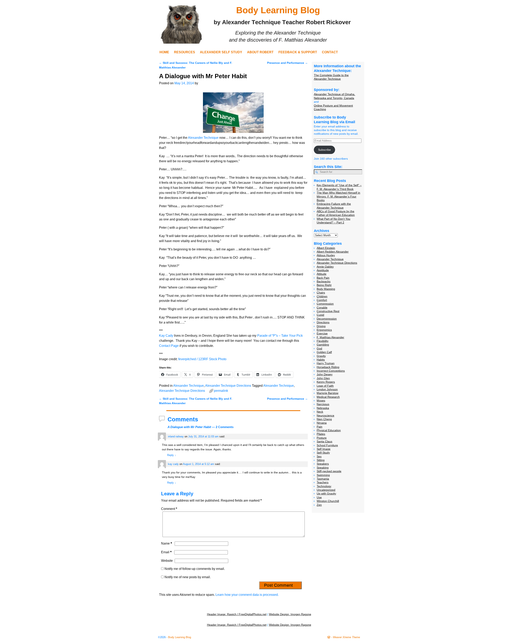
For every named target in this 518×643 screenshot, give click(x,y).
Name (166, 543)
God (319, 348)
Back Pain (323, 277)
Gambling (323, 344)
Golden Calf (324, 352)
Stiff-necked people (329, 471)
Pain (319, 426)
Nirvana (322, 422)
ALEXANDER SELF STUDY (221, 52)
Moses (321, 400)
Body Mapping (326, 289)
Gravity (321, 356)
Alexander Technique (203, 137)
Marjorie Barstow (327, 393)
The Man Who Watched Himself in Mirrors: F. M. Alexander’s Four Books (338, 196)
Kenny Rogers (326, 381)
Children (322, 296)
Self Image (323, 449)
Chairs (321, 292)
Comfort (322, 300)
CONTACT (330, 52)
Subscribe (324, 149)
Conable (322, 307)
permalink (221, 390)
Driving (321, 326)
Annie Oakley (325, 266)
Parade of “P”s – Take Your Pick (280, 335)
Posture (322, 437)
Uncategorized (326, 489)
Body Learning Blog (179, 637)
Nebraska (323, 408)
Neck (320, 411)
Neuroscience (325, 415)
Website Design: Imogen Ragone (290, 614)
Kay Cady (166, 335)
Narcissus (323, 404)
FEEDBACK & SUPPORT (297, 52)
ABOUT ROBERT (260, 52)
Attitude (321, 274)
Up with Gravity (326, 493)
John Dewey (324, 374)
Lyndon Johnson (327, 389)
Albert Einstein (326, 248)
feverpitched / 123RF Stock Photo (202, 359)
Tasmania (323, 478)
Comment (169, 509)
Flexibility (322, 341)
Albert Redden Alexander (333, 251)
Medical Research (328, 396)
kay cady (173, 464)
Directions (323, 322)
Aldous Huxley (326, 255)
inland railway (176, 436)
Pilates (321, 434)
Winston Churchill (328, 501)
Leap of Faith (325, 385)
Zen (319, 504)
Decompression (327, 318)
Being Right (324, 285)
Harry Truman (325, 363)
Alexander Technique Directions (228, 385)
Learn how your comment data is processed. (247, 594)
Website (167, 560)
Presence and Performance (287, 62)
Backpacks (323, 281)
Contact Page (169, 345)
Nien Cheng (324, 419)
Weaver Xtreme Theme (346, 637)
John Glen (323, 378)
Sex (319, 456)
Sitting (321, 460)
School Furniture (327, 445)
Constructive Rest (328, 311)
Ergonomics (324, 329)
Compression (325, 303)
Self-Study (323, 452)
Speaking (323, 467)
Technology (324, 486)
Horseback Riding (328, 367)
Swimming (323, 475)
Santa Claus (324, 441)
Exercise (322, 333)
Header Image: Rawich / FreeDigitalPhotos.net (236, 614)
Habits (321, 359)
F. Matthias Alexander (330, 337)
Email (166, 552)
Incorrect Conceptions (331, 370)
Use (319, 497)
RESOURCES (184, 52)
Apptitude (323, 270)
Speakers (323, 463)
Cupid (320, 314)
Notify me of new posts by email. (188, 577)
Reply (171, 455)
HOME (164, 52)
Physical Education (329, 430)
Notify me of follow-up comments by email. (195, 568)
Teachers (322, 482)
